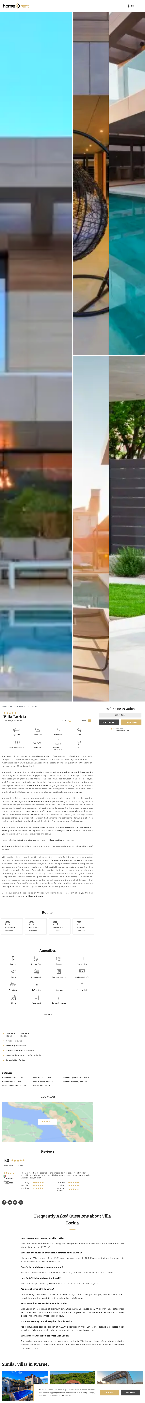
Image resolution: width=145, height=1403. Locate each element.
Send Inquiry (109, 722)
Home (4, 706)
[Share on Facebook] (4, 1202)
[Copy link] (20, 1202)
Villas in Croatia (17, 706)
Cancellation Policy (15, 1060)
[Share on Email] (15, 1202)
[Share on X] (10, 1202)
